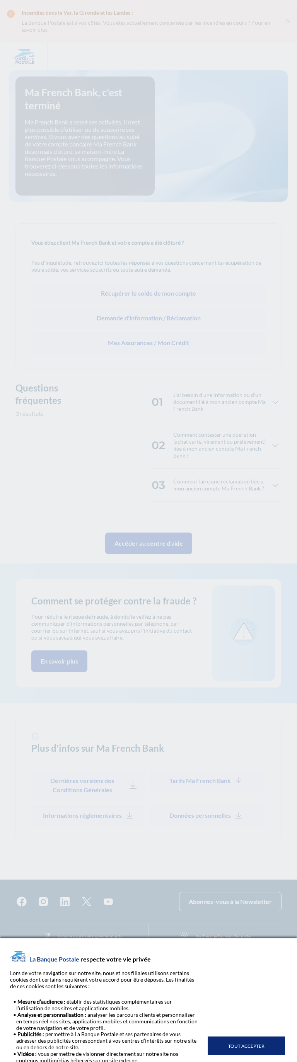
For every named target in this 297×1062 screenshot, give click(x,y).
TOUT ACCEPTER (246, 1046)
